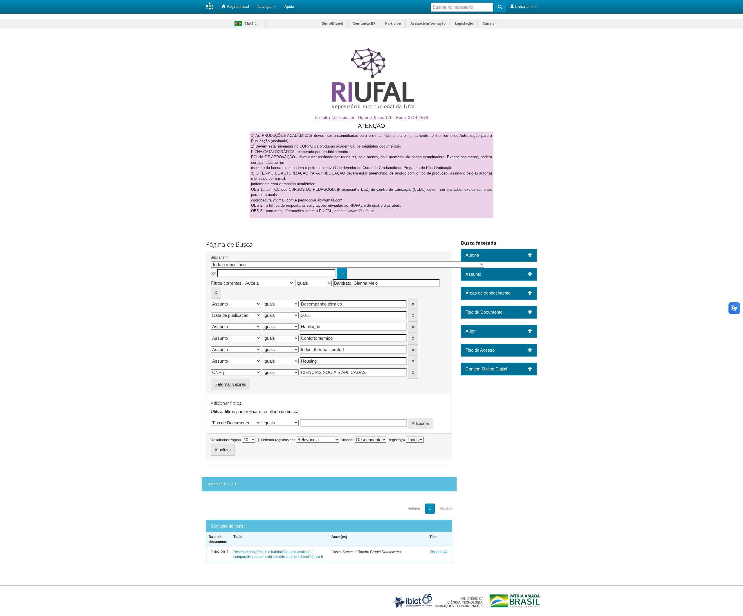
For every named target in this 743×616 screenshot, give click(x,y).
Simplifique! (332, 23)
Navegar (265, 6)
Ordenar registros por (278, 440)
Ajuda (289, 6)
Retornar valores (230, 384)
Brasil (244, 23)
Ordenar (347, 440)
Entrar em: (524, 6)
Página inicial (237, 6)
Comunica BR (364, 23)
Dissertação (439, 552)
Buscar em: (219, 257)
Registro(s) (396, 440)
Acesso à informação (428, 23)
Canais (488, 23)
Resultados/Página (226, 440)
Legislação (464, 23)
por (213, 273)
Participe (393, 23)
